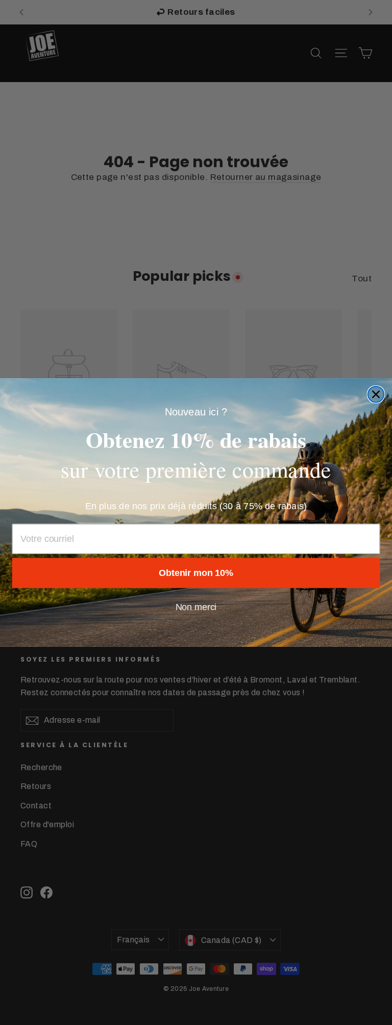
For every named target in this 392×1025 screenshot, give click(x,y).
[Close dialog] (376, 394)
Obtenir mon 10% (196, 573)
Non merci (196, 607)
